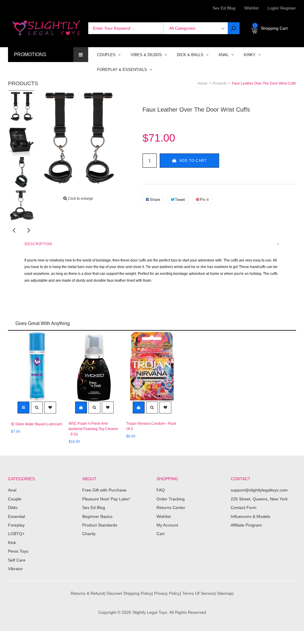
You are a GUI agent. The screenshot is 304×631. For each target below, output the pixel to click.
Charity (89, 533)
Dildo (13, 507)
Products (23, 83)
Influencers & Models (250, 516)
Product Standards (99, 525)
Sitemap (224, 593)
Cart (160, 533)
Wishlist (251, 8)
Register (287, 8)
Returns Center (170, 507)
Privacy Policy (167, 593)
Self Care (17, 560)
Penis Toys (18, 551)
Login (272, 8)
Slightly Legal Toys (149, 612)
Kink (12, 542)
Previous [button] (14, 230)
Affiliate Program (246, 525)
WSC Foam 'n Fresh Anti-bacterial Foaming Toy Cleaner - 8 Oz (93, 428)
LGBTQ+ (16, 533)
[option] (21, 107)
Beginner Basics (97, 516)
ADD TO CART (193, 160)
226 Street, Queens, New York (259, 499)
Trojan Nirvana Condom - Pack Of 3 (151, 426)
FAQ (160, 490)
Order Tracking (170, 499)
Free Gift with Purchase (104, 490)
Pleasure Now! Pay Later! (106, 499)
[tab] (152, 244)
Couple (14, 499)
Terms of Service (198, 593)
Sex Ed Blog (93, 507)
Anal (12, 490)
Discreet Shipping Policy (129, 593)
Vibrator (15, 568)
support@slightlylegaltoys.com (259, 490)
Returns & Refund (87, 593)
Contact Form (243, 507)
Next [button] (29, 230)
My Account (167, 525)
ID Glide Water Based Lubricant (36, 424)
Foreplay (16, 525)
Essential (16, 516)
